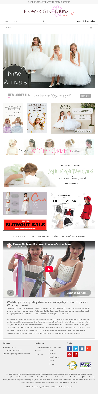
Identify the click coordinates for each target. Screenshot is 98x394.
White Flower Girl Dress (33, 382)
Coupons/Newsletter (42, 347)
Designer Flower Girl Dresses (67, 374)
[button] (4, 61)
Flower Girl (14, 377)
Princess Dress (88, 377)
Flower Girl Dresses (12, 374)
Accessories (23, 374)
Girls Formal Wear (77, 379)
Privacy (52, 364)
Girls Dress (57, 377)
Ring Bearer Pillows (48, 382)
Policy (52, 361)
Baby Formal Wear (76, 377)
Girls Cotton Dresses (62, 382)
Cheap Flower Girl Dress (44, 377)
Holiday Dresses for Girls (11, 379)
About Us (38, 351)
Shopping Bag (89, 21)
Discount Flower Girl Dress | (28, 377)
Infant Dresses (47, 379)
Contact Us (39, 354)
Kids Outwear (82, 374)
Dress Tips (73, 382)
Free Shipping (54, 357)
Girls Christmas (25, 379)
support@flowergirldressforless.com (17, 354)
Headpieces (65, 377)
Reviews (53, 354)
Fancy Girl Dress (36, 379)
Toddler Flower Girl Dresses (62, 379)
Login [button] (79, 21)
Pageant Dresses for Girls (49, 374)
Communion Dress (34, 374)
